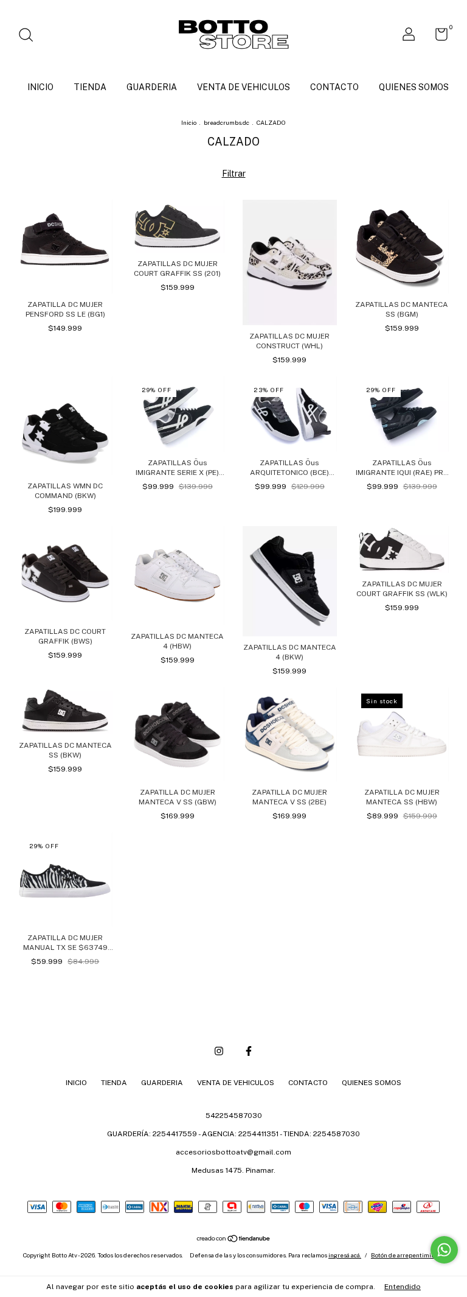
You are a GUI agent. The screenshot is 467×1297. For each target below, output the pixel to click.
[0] (437, 37)
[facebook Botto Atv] (249, 1051)
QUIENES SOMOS (414, 87)
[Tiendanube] (234, 1240)
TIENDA (90, 87)
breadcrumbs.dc (226, 122)
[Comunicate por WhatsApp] (444, 1250)
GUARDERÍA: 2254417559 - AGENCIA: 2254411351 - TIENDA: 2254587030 (233, 1134)
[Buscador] (30, 36)
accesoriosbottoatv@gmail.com (233, 1152)
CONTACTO (334, 87)
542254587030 (234, 1115)
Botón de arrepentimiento (407, 1255)
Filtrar (234, 173)
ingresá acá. (344, 1255)
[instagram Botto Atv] (219, 1051)
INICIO (40, 87)
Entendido (402, 1286)
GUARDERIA (151, 87)
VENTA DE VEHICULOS (243, 87)
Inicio (188, 122)
